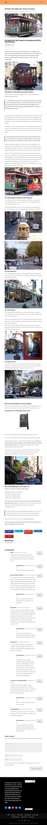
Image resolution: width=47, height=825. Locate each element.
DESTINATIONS (21, 11)
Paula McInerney (9, 11)
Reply (39, 553)
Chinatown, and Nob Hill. (11, 368)
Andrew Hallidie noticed (11, 96)
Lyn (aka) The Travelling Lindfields (18, 680)
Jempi (11, 552)
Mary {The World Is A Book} (16, 575)
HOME (8, 814)
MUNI (15, 454)
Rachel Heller (13, 607)
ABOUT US (13, 814)
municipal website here (28, 519)
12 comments (33, 11)
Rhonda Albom (13, 642)
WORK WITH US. (24, 817)
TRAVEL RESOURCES (15, 817)
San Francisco (27, 11)
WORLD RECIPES (28, 814)
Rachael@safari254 (14, 709)
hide (12, 45)
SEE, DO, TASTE (35, 814)
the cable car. (10, 157)
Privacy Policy (31, 817)
